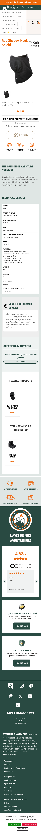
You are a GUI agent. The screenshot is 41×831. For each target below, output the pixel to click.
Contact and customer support (16, 799)
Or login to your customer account (20, 126)
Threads (11, 696)
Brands (7, 764)
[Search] (27, 22)
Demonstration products (14, 794)
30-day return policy (32, 150)
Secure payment (10, 806)
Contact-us (8, 771)
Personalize (22, 829)
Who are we (8, 761)
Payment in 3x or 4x (9, 150)
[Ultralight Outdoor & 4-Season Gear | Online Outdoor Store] (5, 7)
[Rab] (34, 44)
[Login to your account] (32, 22)
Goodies (7, 787)
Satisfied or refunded (12, 810)
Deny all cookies (30, 824)
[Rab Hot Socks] (12, 451)
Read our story (9, 754)
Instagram (21, 686)
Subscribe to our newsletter (20, 721)
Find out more (21, 626)
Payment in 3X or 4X (31, 489)
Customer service (10, 489)
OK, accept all (15, 824)
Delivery (7, 803)
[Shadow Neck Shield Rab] (6, 94)
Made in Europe (10, 780)
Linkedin (18, 705)
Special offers (9, 784)
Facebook (31, 686)
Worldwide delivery (20, 150)
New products (9, 777)
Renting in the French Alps (14, 768)
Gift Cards (8, 791)
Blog (11, 685)
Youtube (30, 696)
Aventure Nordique (15, 734)
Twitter (20, 696)
